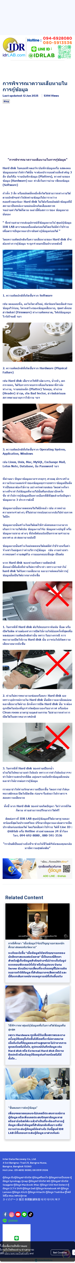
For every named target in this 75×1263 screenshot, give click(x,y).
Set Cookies (60, 1252)
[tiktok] (30, 1214)
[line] (24, 1214)
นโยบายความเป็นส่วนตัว (16, 1253)
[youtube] (18, 1214)
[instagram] (11, 1214)
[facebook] (5, 1214)
